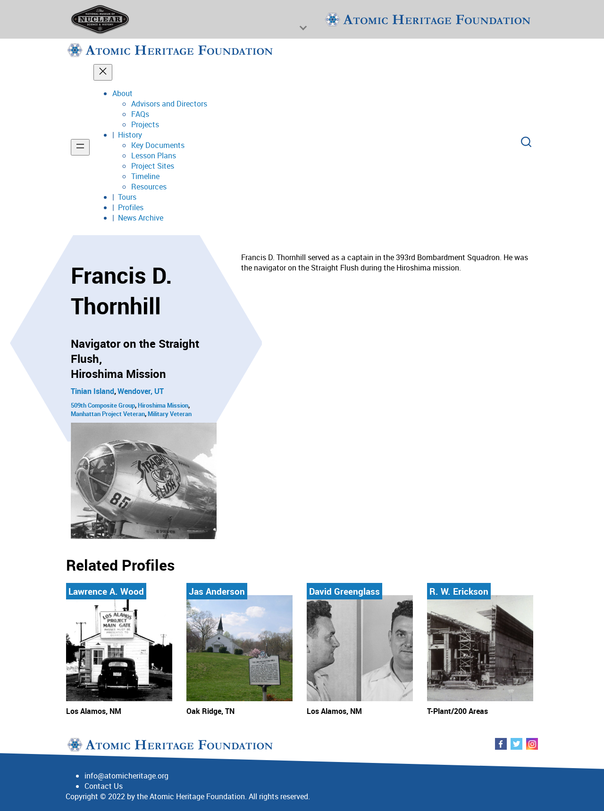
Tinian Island (92, 391)
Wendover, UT (140, 391)
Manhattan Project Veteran (108, 414)
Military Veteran (170, 414)
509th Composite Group (103, 405)
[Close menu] (102, 72)
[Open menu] (80, 147)
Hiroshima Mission (163, 405)
